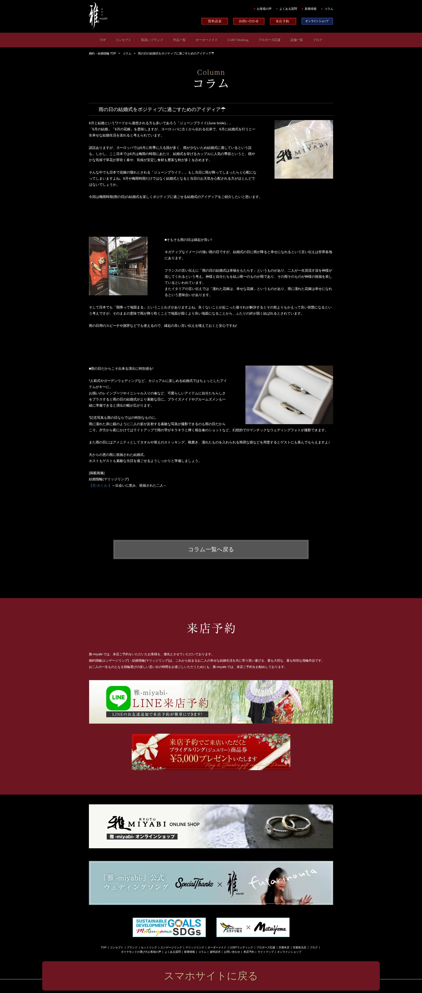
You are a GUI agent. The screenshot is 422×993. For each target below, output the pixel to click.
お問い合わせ (232, 951)
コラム (328, 8)
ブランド (132, 947)
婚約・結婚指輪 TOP (102, 53)
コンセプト (123, 40)
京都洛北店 (299, 947)
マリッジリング (194, 947)
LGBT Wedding (238, 40)
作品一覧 (179, 40)
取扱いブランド (152, 40)
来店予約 (248, 951)
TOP (103, 40)
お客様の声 (264, 8)
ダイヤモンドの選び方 (134, 951)
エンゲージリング (171, 947)
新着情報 (310, 8)
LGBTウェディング (241, 947)
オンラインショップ (289, 951)
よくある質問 (288, 8)
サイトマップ (266, 951)
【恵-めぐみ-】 (100, 485)
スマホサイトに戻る (211, 976)
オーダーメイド (207, 40)
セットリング (149, 947)
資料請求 (215, 951)
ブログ (317, 40)
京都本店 (284, 947)
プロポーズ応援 (269, 40)
